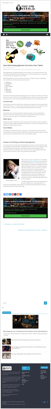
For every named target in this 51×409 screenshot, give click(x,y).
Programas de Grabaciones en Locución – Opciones (33, 230)
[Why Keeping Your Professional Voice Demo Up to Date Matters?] (25, 315)
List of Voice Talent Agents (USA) (44, 372)
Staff (23, 384)
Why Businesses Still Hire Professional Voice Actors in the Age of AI (26, 340)
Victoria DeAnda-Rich (28, 69)
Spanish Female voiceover (9, 69)
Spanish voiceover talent (19, 69)
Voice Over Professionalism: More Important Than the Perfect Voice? (26, 354)
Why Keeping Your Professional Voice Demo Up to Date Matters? (25, 331)
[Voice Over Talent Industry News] (25, 5)
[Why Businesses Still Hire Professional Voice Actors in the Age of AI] (6, 339)
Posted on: (9, 67)
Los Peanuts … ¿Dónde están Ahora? (13, 224)
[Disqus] (25, 249)
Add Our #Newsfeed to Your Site (25, 381)
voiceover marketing (37, 69)
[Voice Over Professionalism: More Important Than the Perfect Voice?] (6, 353)
